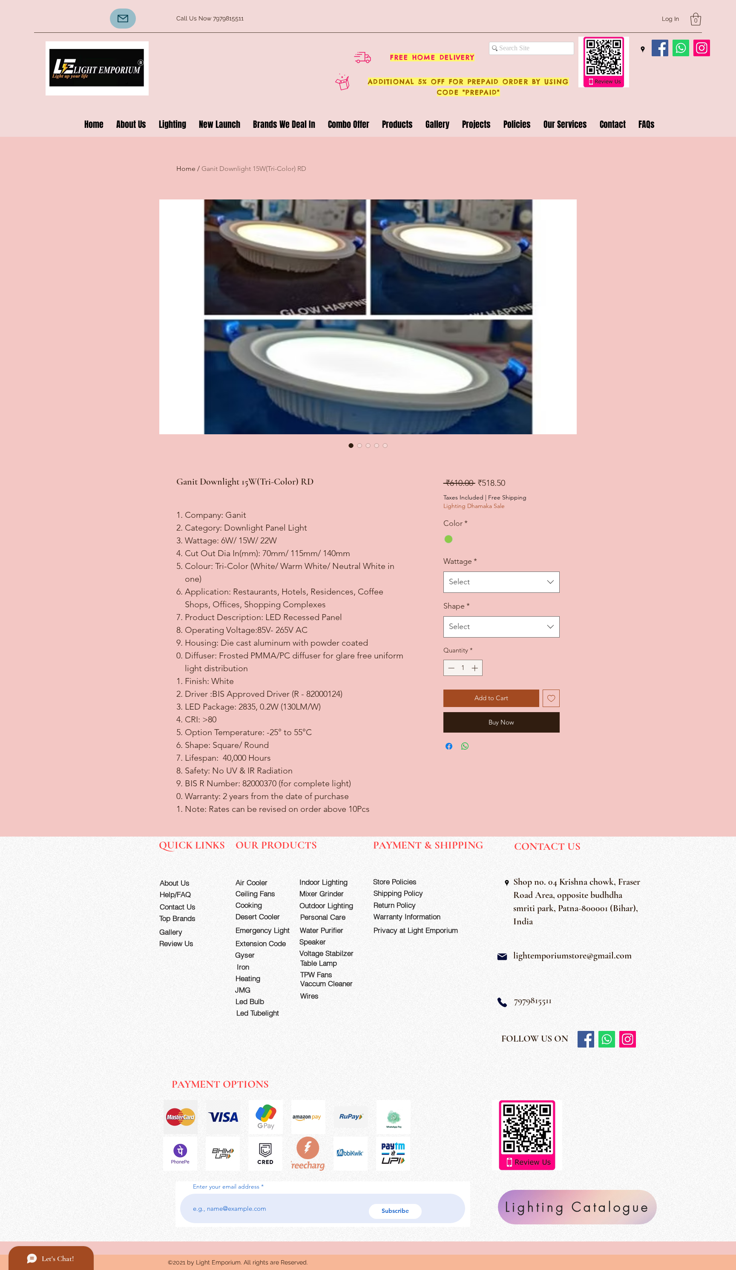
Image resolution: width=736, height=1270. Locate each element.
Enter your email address (226, 1186)
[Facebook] (660, 48)
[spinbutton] (463, 668)
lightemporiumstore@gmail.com (572, 955)
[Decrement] (450, 668)
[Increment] (475, 668)
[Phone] (502, 1002)
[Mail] (502, 956)
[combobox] (501, 582)
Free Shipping (507, 497)
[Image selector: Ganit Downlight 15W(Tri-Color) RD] (351, 445)
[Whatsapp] (681, 48)
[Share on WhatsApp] (465, 746)
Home (186, 169)
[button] (695, 19)
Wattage (460, 561)
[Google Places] (642, 49)
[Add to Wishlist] (551, 698)
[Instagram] (701, 48)
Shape (456, 606)
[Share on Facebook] (449, 746)
